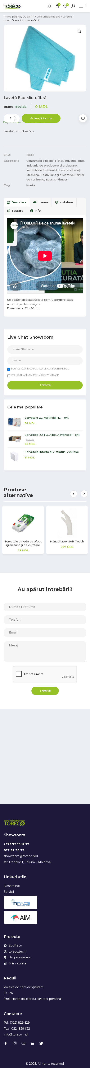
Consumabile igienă (48, 16)
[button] (73, 493)
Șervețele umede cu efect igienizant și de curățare (23, 543)
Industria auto (74, 160)
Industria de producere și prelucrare (51, 165)
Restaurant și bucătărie (56, 175)
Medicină (32, 175)
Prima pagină (12, 16)
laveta (30, 185)
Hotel (59, 160)
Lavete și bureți (70, 170)
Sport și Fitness (57, 179)
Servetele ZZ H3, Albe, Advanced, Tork (52, 434)
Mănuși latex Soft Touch (67, 541)
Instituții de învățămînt (41, 170)
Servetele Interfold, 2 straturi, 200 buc (52, 451)
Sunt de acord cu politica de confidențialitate (40, 368)
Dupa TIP (28, 16)
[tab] (17, 202)
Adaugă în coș (41, 118)
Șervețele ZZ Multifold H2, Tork (47, 417)
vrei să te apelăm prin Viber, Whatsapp (35, 375)
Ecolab (21, 107)
